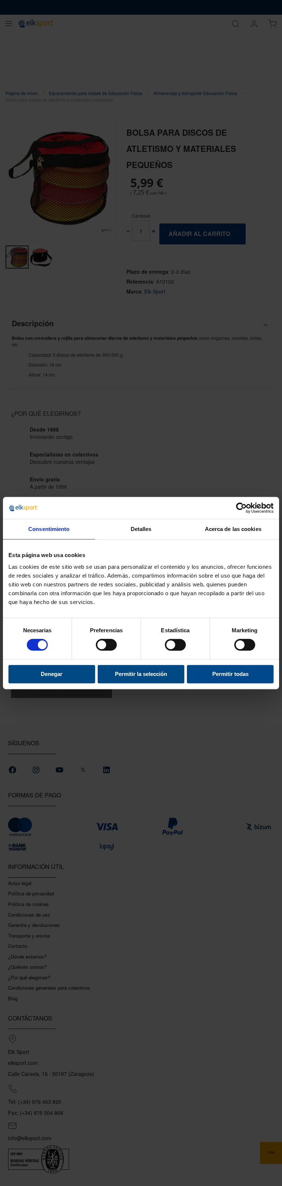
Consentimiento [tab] (48, 529)
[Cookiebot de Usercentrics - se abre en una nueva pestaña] (241, 507)
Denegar (51, 674)
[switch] (106, 645)
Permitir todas (230, 674)
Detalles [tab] (141, 529)
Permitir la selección (141, 674)
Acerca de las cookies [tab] (233, 529)
